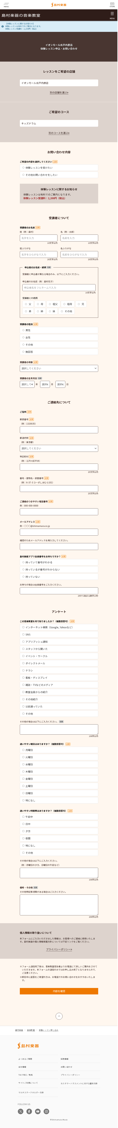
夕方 (28, 831)
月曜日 (29, 750)
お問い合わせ (66, 1066)
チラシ (29, 670)
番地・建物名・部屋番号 (34, 478)
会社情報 (22, 1066)
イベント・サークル (37, 656)
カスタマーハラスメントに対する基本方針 (79, 1083)
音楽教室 (31, 1030)
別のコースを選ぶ (58, 133)
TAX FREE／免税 (25, 1074)
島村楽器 (19, 1030)
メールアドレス (29, 521)
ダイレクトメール (35, 663)
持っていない (33, 576)
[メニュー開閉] (112, 15)
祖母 (69, 304)
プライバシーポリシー (58, 949)
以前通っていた (34, 706)
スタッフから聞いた (37, 649)
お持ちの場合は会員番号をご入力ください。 (41, 584)
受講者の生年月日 (30, 378)
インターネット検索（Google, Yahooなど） (50, 627)
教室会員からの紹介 (37, 692)
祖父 (55, 304)
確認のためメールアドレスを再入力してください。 (44, 540)
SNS (28, 634)
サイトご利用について (28, 1082)
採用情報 (65, 1059)
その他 (68, 311)
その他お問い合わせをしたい (41, 175)
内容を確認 (59, 991)
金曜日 (29, 779)
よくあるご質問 (25, 1059)
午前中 (29, 817)
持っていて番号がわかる (39, 562)
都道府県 (26, 437)
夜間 (28, 838)
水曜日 (29, 764)
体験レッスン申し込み (48, 1030)
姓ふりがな (25, 248)
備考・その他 (28, 887)
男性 (28, 330)
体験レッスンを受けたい (39, 167)
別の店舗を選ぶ (58, 92)
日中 (28, 824)
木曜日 (29, 771)
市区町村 (26, 456)
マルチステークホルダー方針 (31, 1092)
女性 (28, 337)
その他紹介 (32, 699)
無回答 (29, 352)
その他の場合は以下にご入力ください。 (41, 721)
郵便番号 (26, 419)
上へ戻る (59, 1015)
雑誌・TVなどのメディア (39, 685)
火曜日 (29, 757)
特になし (30, 800)
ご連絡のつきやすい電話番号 (36, 501)
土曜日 (29, 786)
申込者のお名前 (29, 281)
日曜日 (29, 793)
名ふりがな (66, 248)
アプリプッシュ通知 (37, 641)
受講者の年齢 (28, 362)
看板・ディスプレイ (36, 677)
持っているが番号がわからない (43, 569)
